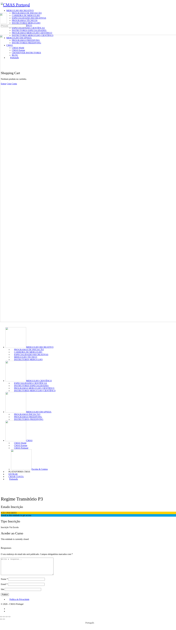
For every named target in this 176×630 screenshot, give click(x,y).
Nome (4, 579)
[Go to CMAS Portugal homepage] (15, 4)
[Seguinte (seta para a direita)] (4, 619)
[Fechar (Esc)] (9, 616)
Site (2, 589)
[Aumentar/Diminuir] (1, 616)
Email (4, 584)
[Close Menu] (1, 324)
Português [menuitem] (89, 623)
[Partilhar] (7, 616)
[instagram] (7, 611)
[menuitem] (91, 479)
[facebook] (7, 609)
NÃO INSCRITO (9, 513)
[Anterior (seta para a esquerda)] (1, 619)
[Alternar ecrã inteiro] (4, 616)
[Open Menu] (1, 11)
